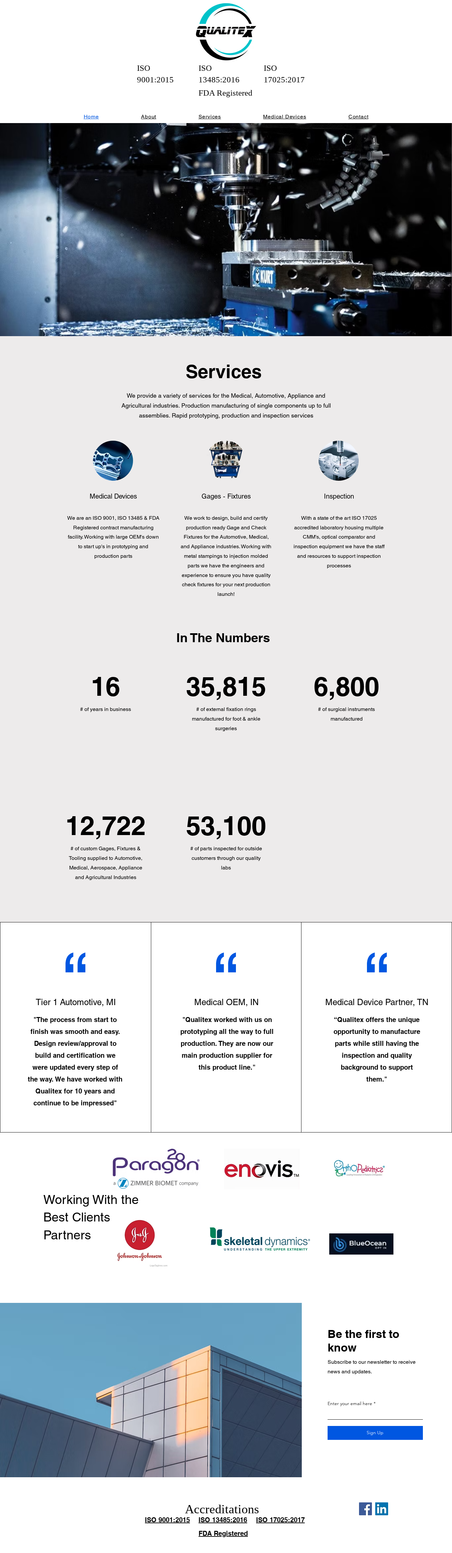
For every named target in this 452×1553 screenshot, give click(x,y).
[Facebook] (365, 1508)
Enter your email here (350, 1403)
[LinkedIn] (381, 1508)
